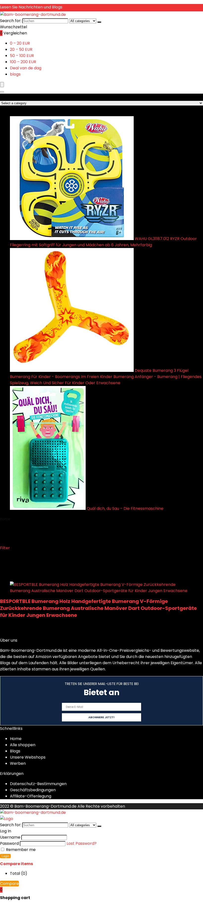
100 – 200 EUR (23, 62)
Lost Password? (82, 843)
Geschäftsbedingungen (33, 790)
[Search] (2, 92)
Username (10, 837)
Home (5, 519)
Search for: (10, 21)
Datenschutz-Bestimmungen (38, 784)
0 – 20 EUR (20, 43)
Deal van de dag (25, 68)
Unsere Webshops (28, 757)
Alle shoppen (22, 745)
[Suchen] (99, 22)
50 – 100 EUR (22, 55)
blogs (15, 74)
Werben (18, 763)
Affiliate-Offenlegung (30, 796)
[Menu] (2, 84)
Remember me (20, 849)
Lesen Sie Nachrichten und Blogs (31, 7)
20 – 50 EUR (21, 49)
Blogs (15, 751)
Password (9, 843)
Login (5, 856)
